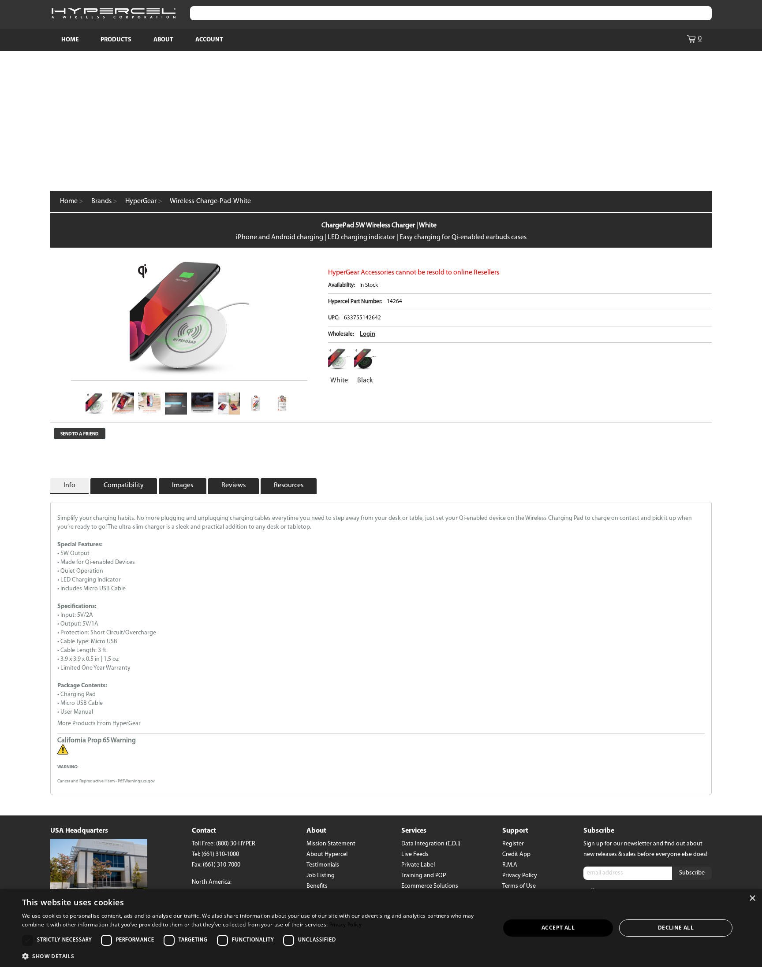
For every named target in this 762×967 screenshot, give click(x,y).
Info (69, 485)
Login (367, 334)
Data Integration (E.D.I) (430, 844)
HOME (69, 40)
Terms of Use (519, 886)
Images (182, 485)
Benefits (317, 886)
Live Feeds (415, 854)
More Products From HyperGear (99, 723)
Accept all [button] (558, 927)
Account (209, 40)
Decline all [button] (676, 927)
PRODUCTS (116, 40)
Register (513, 844)
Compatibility (124, 485)
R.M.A (509, 865)
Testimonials (322, 865)
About (163, 40)
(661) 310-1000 (220, 854)
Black (365, 380)
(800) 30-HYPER (235, 844)
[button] (254, 955)
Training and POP (423, 875)
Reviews (233, 485)
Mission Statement (330, 844)
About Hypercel (326, 854)
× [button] (752, 898)
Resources (288, 485)
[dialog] (381, 928)
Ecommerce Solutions (429, 886)
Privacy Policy (519, 875)
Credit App (516, 854)
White (339, 380)
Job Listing (320, 875)
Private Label (418, 865)
